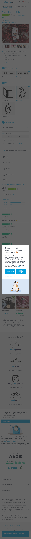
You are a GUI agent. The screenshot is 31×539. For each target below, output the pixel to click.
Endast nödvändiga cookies (20, 271)
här (19, 266)
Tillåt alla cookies (10, 271)
